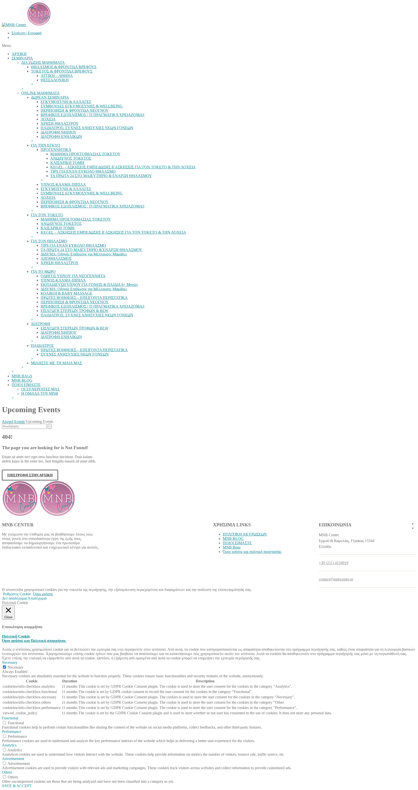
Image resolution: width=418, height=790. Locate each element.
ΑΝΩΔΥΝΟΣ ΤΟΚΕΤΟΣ (70, 158)
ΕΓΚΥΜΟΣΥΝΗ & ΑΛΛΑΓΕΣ (66, 102)
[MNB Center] (26, 25)
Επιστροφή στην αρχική (30, 475)
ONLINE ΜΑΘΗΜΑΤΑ (40, 93)
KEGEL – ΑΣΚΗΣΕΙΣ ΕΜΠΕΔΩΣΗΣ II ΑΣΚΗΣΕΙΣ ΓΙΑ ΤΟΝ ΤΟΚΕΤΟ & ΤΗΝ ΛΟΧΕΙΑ (123, 167)
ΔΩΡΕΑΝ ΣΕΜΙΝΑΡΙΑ (50, 97)
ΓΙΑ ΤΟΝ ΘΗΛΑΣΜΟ (49, 241)
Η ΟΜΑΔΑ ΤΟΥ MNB (39, 393)
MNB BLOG (22, 380)
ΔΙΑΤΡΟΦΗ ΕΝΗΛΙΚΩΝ (61, 136)
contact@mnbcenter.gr (336, 579)
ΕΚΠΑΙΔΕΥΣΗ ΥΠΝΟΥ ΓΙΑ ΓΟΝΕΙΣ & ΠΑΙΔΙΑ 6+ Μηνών (89, 285)
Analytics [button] (9, 745)
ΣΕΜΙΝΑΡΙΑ (22, 58)
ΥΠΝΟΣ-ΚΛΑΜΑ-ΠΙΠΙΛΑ (63, 184)
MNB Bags (231, 547)
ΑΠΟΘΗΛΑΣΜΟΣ (56, 258)
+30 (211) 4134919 (333, 563)
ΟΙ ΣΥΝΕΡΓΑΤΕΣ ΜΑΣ (40, 389)
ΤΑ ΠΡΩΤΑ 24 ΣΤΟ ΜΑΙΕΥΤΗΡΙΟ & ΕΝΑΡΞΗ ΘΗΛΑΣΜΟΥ (101, 176)
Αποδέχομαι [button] (37, 598)
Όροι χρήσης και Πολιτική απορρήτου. (34, 641)
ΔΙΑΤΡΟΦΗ (40, 324)
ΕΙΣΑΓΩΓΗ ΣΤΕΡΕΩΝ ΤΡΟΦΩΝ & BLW (74, 311)
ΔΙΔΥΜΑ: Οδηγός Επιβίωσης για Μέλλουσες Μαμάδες (84, 254)
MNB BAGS (22, 376)
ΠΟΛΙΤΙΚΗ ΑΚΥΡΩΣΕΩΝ (245, 534)
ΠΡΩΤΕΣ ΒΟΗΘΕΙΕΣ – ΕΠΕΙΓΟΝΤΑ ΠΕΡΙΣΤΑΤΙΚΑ (84, 298)
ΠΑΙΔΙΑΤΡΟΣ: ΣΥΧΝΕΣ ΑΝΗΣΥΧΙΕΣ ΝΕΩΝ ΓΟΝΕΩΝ (87, 128)
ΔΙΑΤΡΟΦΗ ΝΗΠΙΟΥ (58, 132)
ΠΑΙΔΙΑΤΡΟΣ (42, 345)
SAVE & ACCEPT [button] (17, 786)
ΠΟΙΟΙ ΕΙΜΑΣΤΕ (26, 385)
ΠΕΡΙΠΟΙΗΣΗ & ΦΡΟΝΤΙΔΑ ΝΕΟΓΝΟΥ (75, 110)
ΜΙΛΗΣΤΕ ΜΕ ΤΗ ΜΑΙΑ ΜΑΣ (56, 363)
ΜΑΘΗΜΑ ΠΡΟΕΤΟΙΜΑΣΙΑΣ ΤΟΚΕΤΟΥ (85, 154)
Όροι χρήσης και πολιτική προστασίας (252, 552)
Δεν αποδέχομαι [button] (14, 598)
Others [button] (7, 772)
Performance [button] (11, 732)
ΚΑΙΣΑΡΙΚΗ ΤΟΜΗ (67, 163)
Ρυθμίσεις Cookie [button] (17, 594)
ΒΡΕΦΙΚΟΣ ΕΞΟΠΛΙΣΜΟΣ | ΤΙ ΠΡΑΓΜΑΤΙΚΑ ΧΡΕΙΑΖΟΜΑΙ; (93, 115)
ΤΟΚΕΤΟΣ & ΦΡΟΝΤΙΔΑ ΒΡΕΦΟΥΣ (61, 71)
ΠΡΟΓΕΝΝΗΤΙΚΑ (56, 150)
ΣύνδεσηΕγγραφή (27, 33)
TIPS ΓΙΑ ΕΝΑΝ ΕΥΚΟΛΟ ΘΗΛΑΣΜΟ (83, 171)
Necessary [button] (10, 662)
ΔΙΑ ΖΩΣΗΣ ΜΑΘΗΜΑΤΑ (43, 62)
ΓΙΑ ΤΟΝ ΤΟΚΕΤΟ (47, 215)
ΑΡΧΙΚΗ (19, 54)
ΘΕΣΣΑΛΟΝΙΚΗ (55, 80)
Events (19, 421)
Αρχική (7, 421)
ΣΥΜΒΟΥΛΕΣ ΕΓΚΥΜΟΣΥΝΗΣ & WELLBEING (82, 106)
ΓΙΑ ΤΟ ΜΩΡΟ (43, 271)
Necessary (15, 667)
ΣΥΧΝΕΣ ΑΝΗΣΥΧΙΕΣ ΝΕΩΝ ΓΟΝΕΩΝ (75, 354)
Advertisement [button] (13, 759)
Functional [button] (10, 718)
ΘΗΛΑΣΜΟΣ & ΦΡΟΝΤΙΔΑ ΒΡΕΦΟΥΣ (64, 67)
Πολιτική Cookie (16, 636)
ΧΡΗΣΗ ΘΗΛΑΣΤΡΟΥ (60, 123)
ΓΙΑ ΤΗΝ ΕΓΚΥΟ (45, 145)
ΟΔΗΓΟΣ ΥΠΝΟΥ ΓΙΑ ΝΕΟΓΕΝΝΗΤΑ (73, 276)
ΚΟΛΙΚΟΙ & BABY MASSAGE (66, 293)
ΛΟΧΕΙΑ (48, 119)
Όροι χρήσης (43, 594)
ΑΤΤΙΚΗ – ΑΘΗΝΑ (57, 76)
